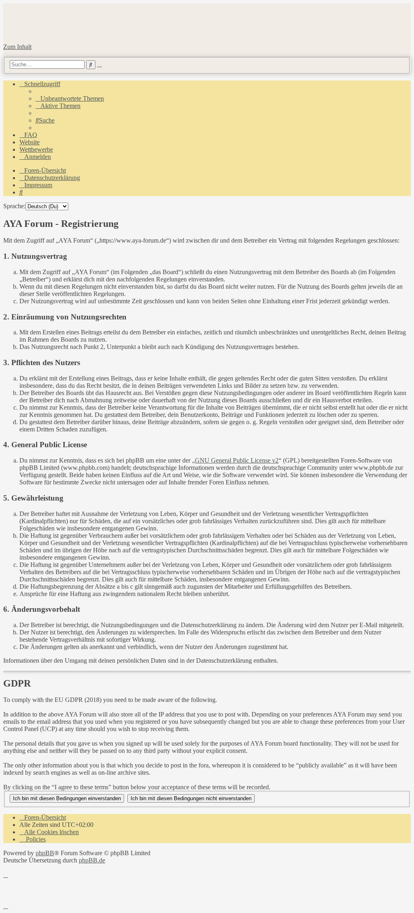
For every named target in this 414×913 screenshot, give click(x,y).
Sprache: (14, 206)
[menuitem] (70, 98)
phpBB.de (92, 860)
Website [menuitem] (29, 142)
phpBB (45, 853)
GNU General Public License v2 (237, 460)
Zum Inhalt (17, 46)
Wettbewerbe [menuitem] (36, 149)
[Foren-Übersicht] (93, 33)
